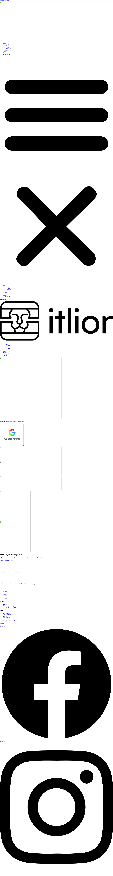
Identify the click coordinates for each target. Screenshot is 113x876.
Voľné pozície (6, 54)
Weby (7, 44)
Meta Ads (8, 48)
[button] (56, 169)
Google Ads (9, 47)
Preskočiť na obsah (4, 0)
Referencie (5, 50)
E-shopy (8, 46)
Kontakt (5, 355)
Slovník (5, 53)
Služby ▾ (5, 43)
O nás (4, 51)
